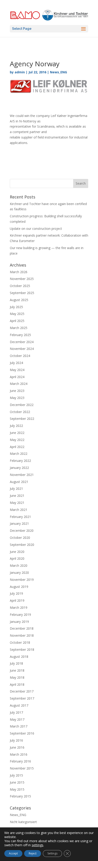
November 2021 (22, 475)
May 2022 (17, 440)
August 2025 (19, 300)
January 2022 (19, 467)
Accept (13, 853)
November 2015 (22, 768)
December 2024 (22, 342)
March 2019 (18, 607)
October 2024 (20, 356)
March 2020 (18, 565)
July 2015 (16, 775)
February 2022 (20, 460)
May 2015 (17, 789)
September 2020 (22, 544)
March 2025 (18, 328)
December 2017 (22, 691)
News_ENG (58, 72)
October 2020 (20, 537)
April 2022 (17, 447)
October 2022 (20, 412)
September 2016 (22, 733)
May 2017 (17, 719)
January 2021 (19, 523)
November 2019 (22, 579)
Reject (32, 853)
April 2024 (17, 377)
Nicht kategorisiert (23, 822)
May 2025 (17, 314)
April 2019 (17, 600)
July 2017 (16, 712)
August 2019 (19, 586)
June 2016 (17, 747)
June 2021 (17, 495)
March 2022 (18, 453)
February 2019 (20, 614)
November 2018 (22, 635)
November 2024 (22, 348)
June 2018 (17, 670)
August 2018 (19, 656)
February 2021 (20, 517)
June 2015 (17, 782)
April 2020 (17, 558)
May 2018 (17, 677)
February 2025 (20, 335)
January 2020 (19, 572)
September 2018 (22, 649)
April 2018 (17, 684)
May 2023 (17, 398)
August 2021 (19, 482)
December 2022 (22, 405)
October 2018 (20, 642)
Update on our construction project (36, 228)
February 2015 (20, 796)
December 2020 (22, 530)
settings (37, 845)
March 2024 (18, 383)
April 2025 (17, 321)
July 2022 (16, 425)
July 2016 (16, 740)
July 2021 (16, 488)
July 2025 (16, 307)
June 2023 (17, 390)
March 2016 (18, 754)
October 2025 (20, 286)
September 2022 (22, 418)
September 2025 (22, 293)
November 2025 (22, 279)
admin (20, 72)
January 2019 (19, 621)
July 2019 (16, 593)
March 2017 (18, 726)
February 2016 (20, 761)
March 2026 (18, 272)
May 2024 (17, 370)
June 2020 (17, 551)
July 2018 (16, 663)
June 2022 (17, 432)
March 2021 (18, 509)
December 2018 (22, 628)
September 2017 (22, 698)
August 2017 (19, 705)
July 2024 (16, 363)
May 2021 (17, 502)
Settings (52, 853)
